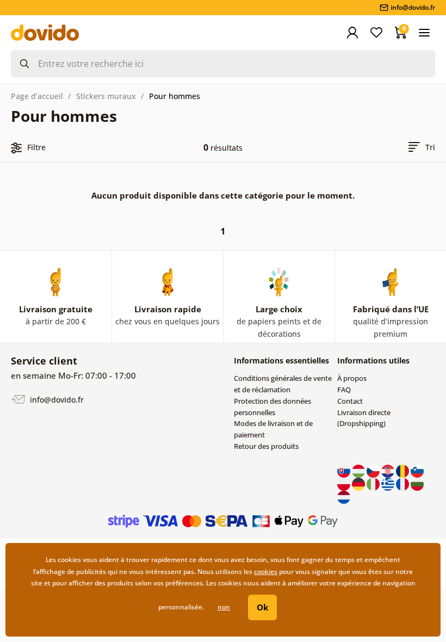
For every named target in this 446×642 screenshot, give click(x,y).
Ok (262, 607)
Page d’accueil (37, 96)
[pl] (344, 483)
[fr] (403, 483)
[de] (359, 483)
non (224, 607)
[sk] (344, 470)
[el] (388, 483)
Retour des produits (266, 446)
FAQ (344, 389)
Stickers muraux (106, 96)
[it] (374, 483)
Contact (350, 401)
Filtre (36, 147)
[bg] (417, 483)
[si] (417, 470)
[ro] (403, 470)
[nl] (343, 496)
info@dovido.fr (56, 399)
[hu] (359, 470)
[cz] (374, 470)
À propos (352, 378)
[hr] (388, 470)
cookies (265, 571)
